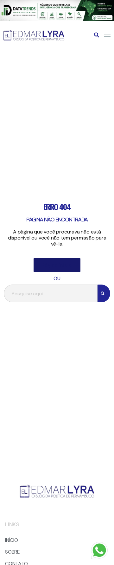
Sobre (12, 552)
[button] (96, 34)
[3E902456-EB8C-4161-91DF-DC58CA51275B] (57, 19)
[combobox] (51, 293)
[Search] (104, 293)
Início (11, 540)
